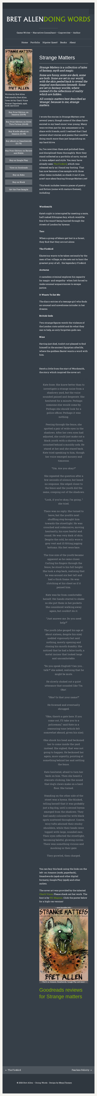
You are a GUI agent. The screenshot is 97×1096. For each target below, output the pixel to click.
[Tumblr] (50, 5)
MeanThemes (65, 1082)
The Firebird (60, 163)
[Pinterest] (46, 5)
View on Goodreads (19, 167)
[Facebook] (38, 5)
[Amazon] (58, 5)
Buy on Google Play (18, 160)
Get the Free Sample (18, 189)
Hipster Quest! (50, 42)
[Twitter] (34, 5)
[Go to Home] (48, 22)
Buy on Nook (19, 182)
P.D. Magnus (56, 897)
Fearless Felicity (80, 1069)
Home (24, 42)
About (72, 42)
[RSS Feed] (62, 5)
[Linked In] (42, 5)
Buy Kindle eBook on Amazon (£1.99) (19, 132)
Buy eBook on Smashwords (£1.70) (18, 142)
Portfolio (35, 42)
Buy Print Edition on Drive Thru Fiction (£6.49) (18, 122)
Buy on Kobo (19, 175)
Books (63, 42)
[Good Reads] (54, 5)
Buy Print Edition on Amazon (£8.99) (19, 113)
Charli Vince (46, 894)
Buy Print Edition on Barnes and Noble (18, 151)
